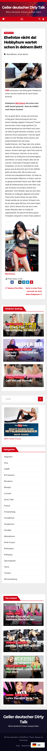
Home (18, 746)
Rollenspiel (9, 549)
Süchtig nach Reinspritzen (23, 645)
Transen (7, 573)
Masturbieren (9, 536)
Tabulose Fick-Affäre (15, 288)
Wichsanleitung (10, 579)
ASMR (7, 469)
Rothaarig (8, 555)
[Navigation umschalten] (21, 19)
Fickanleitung (9, 512)
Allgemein (8, 457)
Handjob (7, 530)
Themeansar (23, 740)
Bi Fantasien (9, 475)
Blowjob (7, 487)
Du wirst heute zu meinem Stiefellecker (20, 618)
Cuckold (9, 324)
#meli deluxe (23, 54)
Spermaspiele (10, 561)
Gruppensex (9, 524)
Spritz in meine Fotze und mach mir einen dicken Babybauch (34, 291)
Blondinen (9, 349)
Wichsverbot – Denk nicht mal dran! (23, 670)
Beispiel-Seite (26, 746)
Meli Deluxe (20, 103)
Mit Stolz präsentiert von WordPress (16, 737)
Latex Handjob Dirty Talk (22, 698)
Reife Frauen (9, 542)
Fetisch (7, 506)
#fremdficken (12, 54)
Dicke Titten (9, 500)
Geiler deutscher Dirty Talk (23, 7)
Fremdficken (9, 32)
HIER (7, 90)
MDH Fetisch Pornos (12, 439)
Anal (6, 463)
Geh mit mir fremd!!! (18, 380)
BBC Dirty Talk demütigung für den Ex (21, 329)
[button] (39, 19)
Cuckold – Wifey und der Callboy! (21, 354)
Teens (6, 567)
